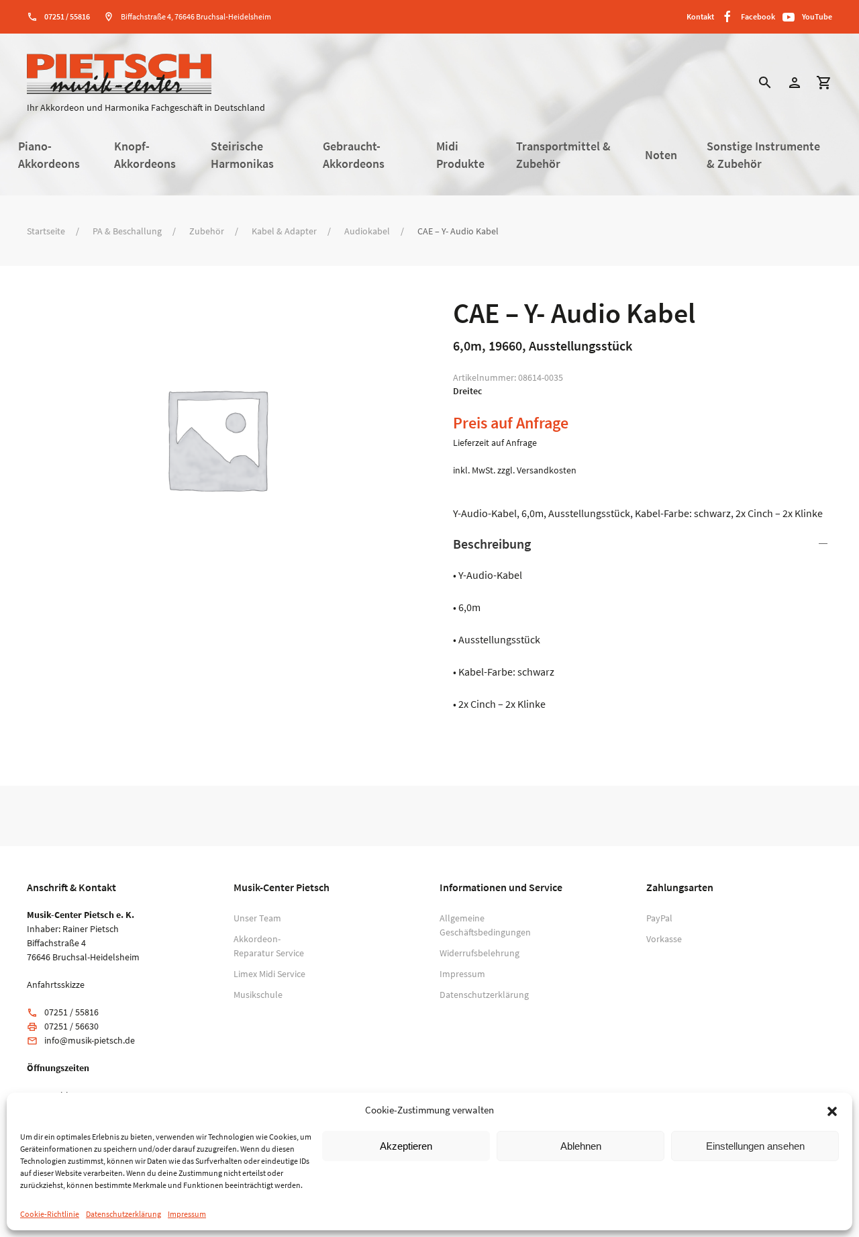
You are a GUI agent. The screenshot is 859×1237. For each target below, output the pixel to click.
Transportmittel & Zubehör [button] (563, 155)
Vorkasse (664, 939)
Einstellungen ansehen (755, 1146)
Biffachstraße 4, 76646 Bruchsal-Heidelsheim (196, 16)
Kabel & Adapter (284, 231)
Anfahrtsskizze (56, 984)
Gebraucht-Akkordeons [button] (354, 155)
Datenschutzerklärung (123, 1214)
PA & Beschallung (127, 231)
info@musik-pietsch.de (89, 1040)
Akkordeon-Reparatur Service (269, 946)
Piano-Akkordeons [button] (49, 155)
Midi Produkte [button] (460, 155)
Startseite (46, 231)
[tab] (642, 623)
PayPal (659, 918)
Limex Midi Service (269, 974)
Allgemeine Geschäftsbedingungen (477, 925)
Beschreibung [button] (492, 543)
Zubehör (206, 231)
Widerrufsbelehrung (477, 953)
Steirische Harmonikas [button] (242, 155)
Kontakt (700, 16)
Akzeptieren (406, 1146)
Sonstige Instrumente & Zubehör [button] (763, 155)
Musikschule (258, 995)
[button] (832, 1110)
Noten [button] (661, 155)
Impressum (187, 1214)
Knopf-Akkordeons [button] (145, 155)
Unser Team (257, 918)
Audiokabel (367, 231)
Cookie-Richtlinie (49, 1214)
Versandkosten (546, 470)
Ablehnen (580, 1146)
